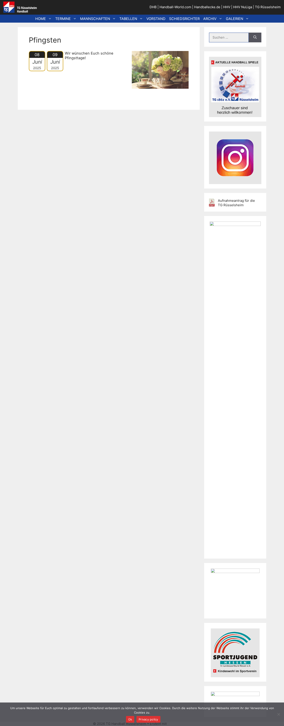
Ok (130, 719)
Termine (63, 18)
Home (40, 18)
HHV (226, 7)
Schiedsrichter (184, 18)
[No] (278, 714)
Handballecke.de (207, 7)
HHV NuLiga (242, 7)
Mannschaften (95, 18)
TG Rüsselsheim (268, 7)
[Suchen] (255, 38)
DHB (153, 7)
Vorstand (156, 18)
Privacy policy (148, 719)
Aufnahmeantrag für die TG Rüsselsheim (236, 202)
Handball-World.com (175, 7)
